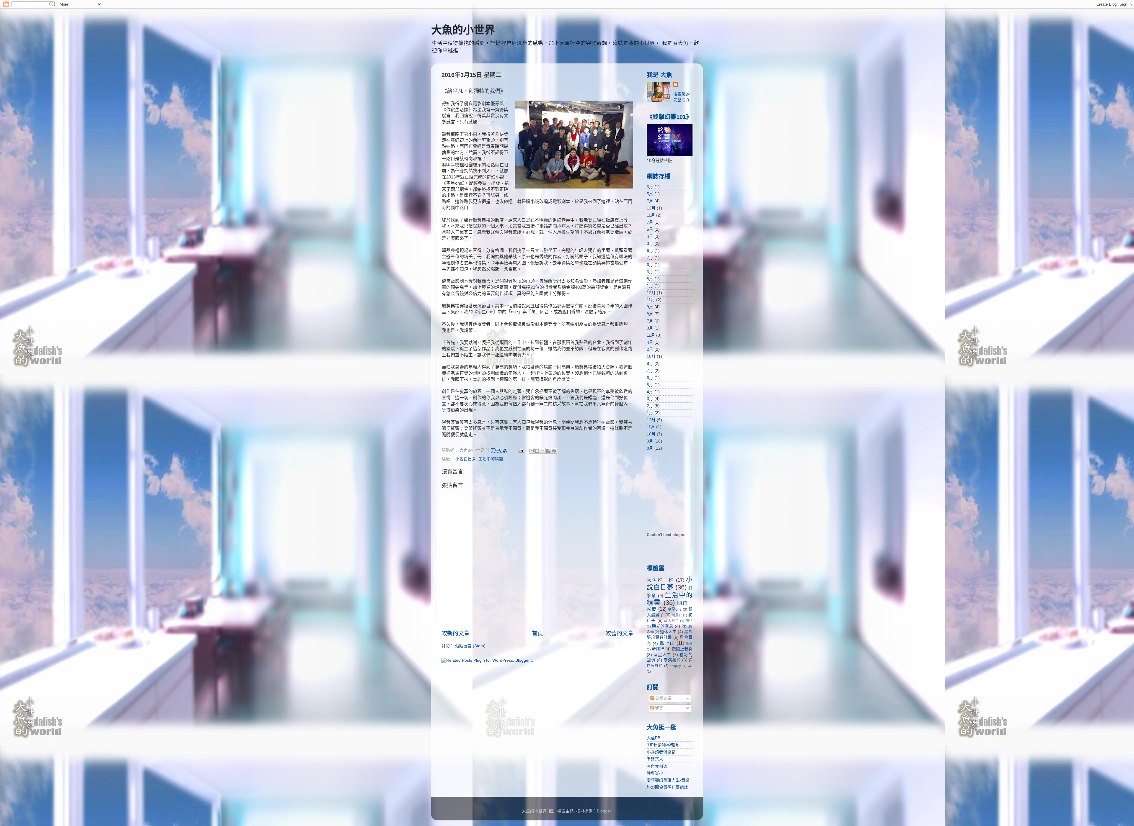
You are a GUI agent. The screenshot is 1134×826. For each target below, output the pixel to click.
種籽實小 (655, 773)
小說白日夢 (465, 459)
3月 (650, 243)
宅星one (675, 609)
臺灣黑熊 (672, 660)
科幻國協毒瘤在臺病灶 (667, 787)
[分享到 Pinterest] (554, 451)
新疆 (689, 643)
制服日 (677, 615)
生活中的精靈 (490, 459)
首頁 (537, 633)
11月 (651, 215)
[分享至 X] (543, 451)
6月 (650, 187)
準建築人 (655, 759)
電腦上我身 (682, 649)
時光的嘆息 (663, 626)
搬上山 (667, 643)
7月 (650, 201)
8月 (650, 279)
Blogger (604, 811)
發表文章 (663, 698)
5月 (650, 194)
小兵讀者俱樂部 (661, 752)
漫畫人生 (662, 655)
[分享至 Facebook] (548, 451)
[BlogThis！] (537, 451)
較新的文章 (455, 633)
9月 (650, 307)
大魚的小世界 (463, 30)
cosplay (675, 666)
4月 (650, 236)
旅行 (689, 620)
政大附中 (671, 620)
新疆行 (658, 649)
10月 (651, 356)
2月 (650, 349)
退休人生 (668, 632)
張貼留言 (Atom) (470, 646)
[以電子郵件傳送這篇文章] (532, 451)
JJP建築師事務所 (662, 745)
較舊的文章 (619, 633)
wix (690, 666)
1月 (650, 285)
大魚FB (653, 738)
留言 (658, 708)
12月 (651, 208)
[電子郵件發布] (521, 450)
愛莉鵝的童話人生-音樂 (668, 780)
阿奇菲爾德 (657, 766)
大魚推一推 (660, 580)
